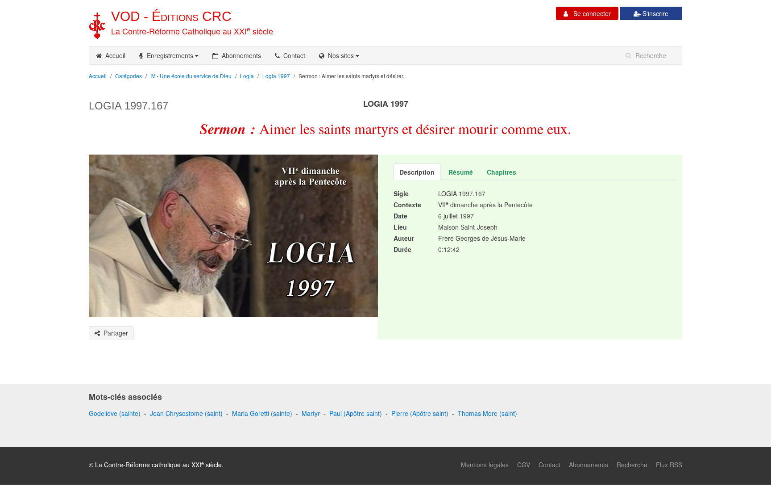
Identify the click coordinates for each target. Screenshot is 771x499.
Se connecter (589, 13)
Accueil (113, 55)
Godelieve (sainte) (115, 413)
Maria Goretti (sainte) (262, 413)
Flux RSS (669, 464)
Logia (247, 76)
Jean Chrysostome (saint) (186, 413)
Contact (292, 55)
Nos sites (340, 55)
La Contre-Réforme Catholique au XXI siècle (192, 31)
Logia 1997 (276, 76)
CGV (523, 464)
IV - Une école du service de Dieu (191, 76)
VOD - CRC (171, 16)
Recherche (632, 464)
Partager (114, 332)
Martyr (311, 413)
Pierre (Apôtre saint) (419, 413)
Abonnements (239, 55)
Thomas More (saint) (487, 413)
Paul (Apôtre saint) (355, 413)
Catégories (128, 76)
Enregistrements (169, 55)
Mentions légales (485, 464)
